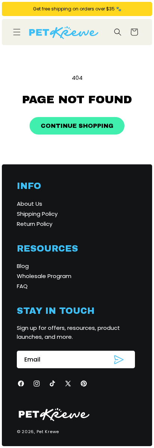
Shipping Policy (37, 214)
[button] (17, 32)
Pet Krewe (48, 432)
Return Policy (34, 224)
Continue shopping (77, 126)
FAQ (22, 286)
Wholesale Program (44, 276)
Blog (23, 266)
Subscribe (118, 360)
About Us (29, 204)
